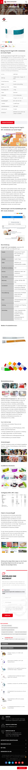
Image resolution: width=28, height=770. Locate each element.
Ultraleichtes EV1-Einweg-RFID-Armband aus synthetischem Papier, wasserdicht (17, 669)
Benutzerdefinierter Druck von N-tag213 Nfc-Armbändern (14, 634)
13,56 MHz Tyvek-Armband (20, 632)
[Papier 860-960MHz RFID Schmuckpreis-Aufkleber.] (4, 700)
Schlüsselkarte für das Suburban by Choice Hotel (17, 692)
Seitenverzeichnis (14, 758)
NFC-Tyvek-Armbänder (6, 625)
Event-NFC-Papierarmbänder (8, 629)
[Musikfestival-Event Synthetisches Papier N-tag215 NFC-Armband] (4, 677)
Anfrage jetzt (22, 767)
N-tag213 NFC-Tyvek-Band (7, 632)
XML (20, 758)
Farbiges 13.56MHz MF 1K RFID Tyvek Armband (15, 653)
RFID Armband (11, 9)
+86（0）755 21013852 (14, 735)
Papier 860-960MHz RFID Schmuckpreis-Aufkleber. (16, 699)
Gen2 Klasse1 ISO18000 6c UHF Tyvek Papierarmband (15, 661)
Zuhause (5, 9)
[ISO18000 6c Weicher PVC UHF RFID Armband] (4, 684)
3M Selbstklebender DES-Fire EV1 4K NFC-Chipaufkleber (16, 707)
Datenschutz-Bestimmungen (14, 760)
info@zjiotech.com (13, 726)
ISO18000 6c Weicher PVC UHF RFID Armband (17, 683)
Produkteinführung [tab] (7, 122)
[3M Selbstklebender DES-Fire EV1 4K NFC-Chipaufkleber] (4, 707)
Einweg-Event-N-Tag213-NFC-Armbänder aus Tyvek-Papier (13, 592)
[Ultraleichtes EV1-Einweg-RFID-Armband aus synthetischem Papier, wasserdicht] (4, 669)
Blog (7, 758)
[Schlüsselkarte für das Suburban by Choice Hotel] (4, 692)
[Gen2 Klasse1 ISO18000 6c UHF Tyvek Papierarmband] (4, 661)
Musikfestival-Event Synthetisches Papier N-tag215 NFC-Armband (17, 676)
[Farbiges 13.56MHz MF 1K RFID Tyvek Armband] (4, 654)
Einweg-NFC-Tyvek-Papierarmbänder (10, 627)
